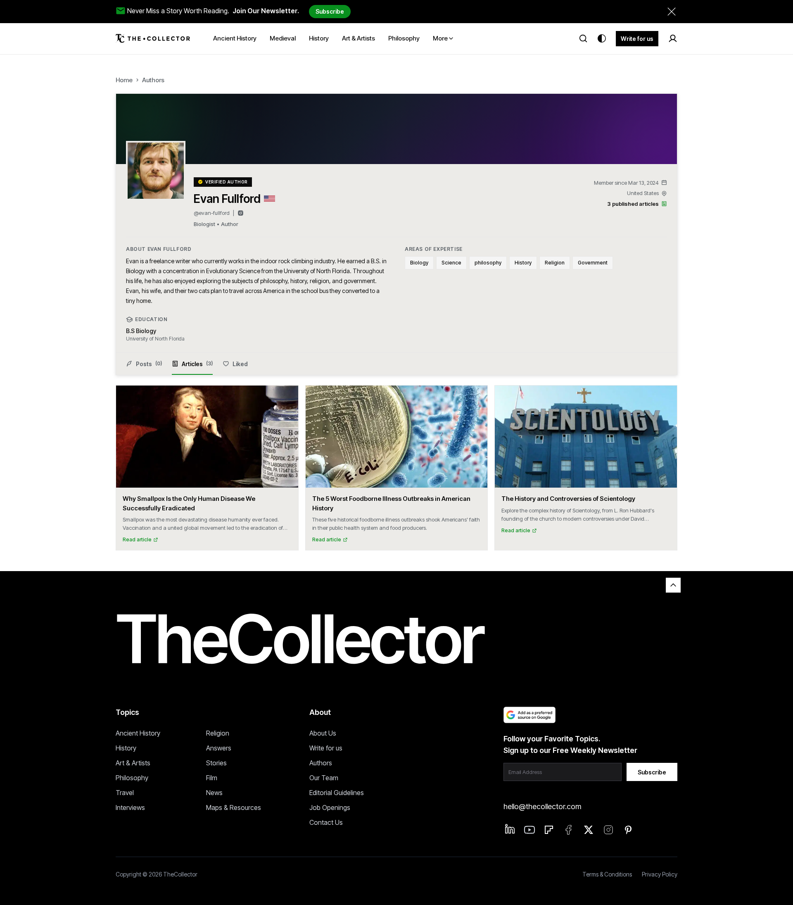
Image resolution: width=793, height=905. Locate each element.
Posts (149, 363)
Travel (125, 792)
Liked (240, 363)
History (126, 748)
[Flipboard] (549, 829)
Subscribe (330, 11)
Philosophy (132, 778)
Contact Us (326, 822)
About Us (322, 733)
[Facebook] (568, 829)
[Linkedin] (510, 829)
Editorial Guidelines (336, 792)
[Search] (583, 38)
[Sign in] (672, 38)
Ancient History (138, 733)
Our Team (323, 778)
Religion (217, 733)
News (214, 792)
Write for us (637, 38)
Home (124, 80)
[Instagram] (240, 213)
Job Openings (329, 807)
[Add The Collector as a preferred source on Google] (529, 715)
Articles (197, 363)
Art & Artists (133, 763)
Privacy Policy (659, 874)
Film (211, 778)
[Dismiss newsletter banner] (671, 11)
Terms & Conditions (607, 874)
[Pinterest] (628, 829)
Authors (153, 80)
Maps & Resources (233, 807)
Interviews (130, 807)
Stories (216, 763)
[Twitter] (588, 829)
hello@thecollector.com (542, 806)
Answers (218, 748)
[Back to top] (673, 585)
